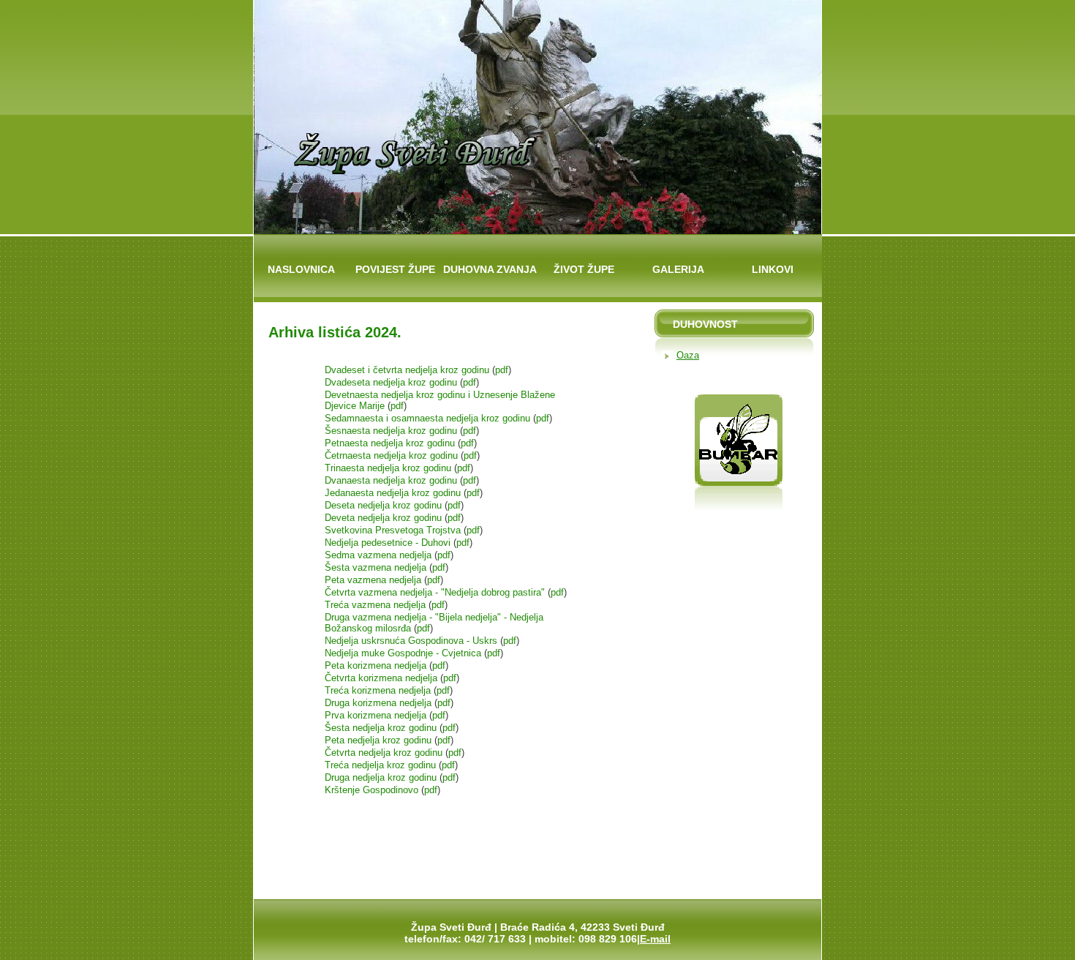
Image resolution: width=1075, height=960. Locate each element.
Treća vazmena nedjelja (377, 604)
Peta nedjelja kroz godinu (378, 740)
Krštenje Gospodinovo (373, 789)
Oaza (687, 355)
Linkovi (772, 269)
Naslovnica (301, 269)
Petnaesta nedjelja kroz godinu (391, 443)
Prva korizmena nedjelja (375, 715)
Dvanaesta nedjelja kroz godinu (392, 480)
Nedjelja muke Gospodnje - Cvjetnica (404, 653)
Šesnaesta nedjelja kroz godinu (392, 430)
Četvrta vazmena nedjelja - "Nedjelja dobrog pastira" (436, 592)
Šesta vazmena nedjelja (377, 567)
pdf (501, 369)
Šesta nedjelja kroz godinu (381, 727)
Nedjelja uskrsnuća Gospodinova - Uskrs (412, 640)
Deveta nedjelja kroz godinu (385, 517)
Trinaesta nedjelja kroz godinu (389, 467)
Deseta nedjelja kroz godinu (385, 505)
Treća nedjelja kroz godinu (380, 765)
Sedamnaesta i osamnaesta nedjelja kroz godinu (429, 418)
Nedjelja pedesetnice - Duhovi (389, 542)
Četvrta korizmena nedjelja (381, 677)
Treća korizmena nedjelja (378, 690)
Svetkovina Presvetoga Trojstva (394, 530)
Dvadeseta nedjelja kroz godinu (392, 382)
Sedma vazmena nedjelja (379, 555)
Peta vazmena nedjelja (374, 579)
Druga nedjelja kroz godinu (381, 777)
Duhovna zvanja (490, 269)
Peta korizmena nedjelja (375, 665)
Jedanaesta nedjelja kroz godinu (394, 492)
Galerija (678, 269)
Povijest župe (395, 269)
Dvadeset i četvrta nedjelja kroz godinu (408, 369)
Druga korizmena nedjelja (378, 702)
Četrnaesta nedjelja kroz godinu (393, 455)
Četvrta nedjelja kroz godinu (383, 752)
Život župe (584, 269)
